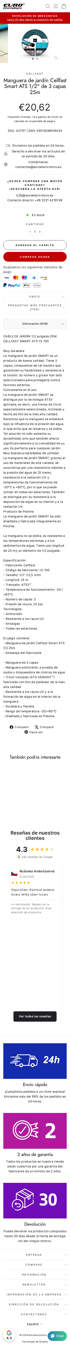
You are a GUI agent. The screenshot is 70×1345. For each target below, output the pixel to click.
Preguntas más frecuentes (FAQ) (35, 307)
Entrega (34, 1254)
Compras (34, 1264)
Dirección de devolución (34, 1304)
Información (34, 1274)
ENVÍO (35, 296)
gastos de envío (48, 116)
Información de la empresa (34, 1294)
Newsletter (34, 1284)
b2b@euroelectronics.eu (35, 195)
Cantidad (35, 224)
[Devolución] (35, 1200)
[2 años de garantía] (35, 1131)
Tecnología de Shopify (35, 1341)
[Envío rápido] (35, 1061)
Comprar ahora (35, 256)
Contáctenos (34, 1314)
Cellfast (35, 73)
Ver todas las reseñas (35, 1016)
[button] (57, 1336)
